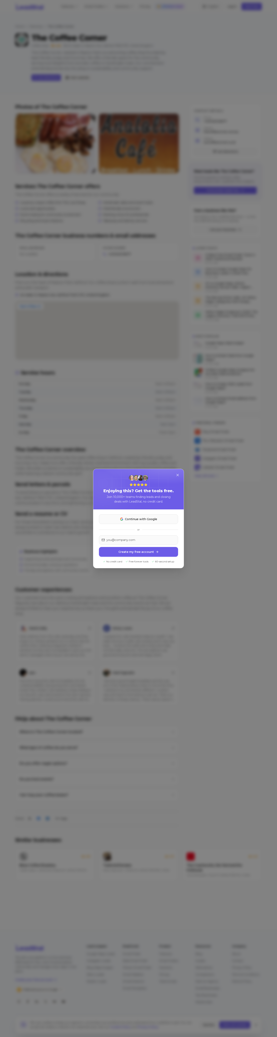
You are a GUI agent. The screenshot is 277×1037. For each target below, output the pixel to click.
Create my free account (136, 552)
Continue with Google (141, 519)
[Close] (177, 475)
